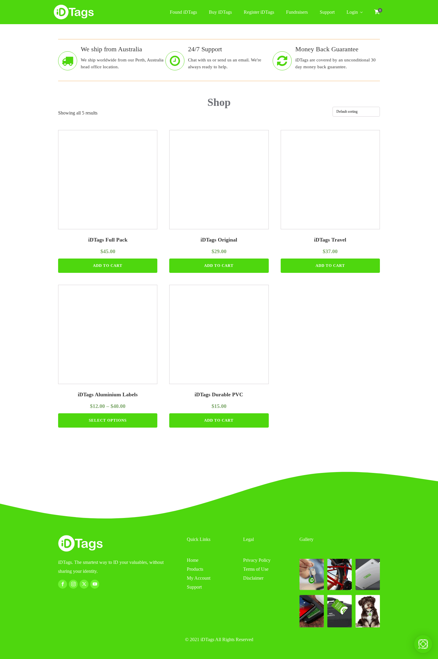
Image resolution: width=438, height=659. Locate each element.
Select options (108, 420)
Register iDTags (259, 12)
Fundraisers (297, 12)
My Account (198, 578)
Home (192, 560)
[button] (377, 12)
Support (327, 12)
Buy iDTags (220, 12)
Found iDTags (183, 12)
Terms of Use (255, 569)
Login (352, 12)
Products (195, 569)
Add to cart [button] (107, 265)
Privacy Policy (257, 560)
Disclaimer (253, 578)
